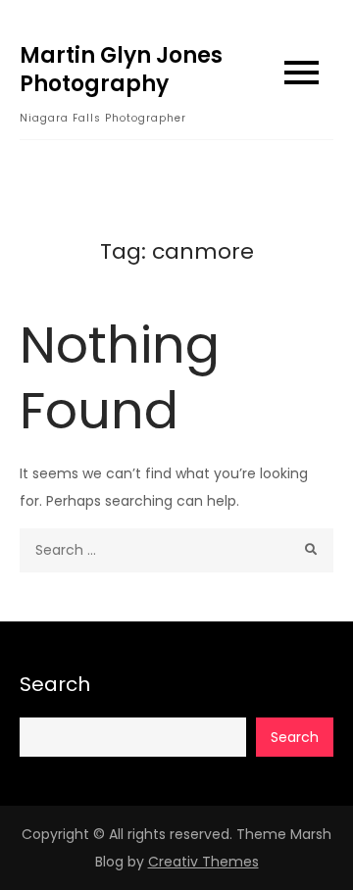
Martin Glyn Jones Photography (121, 69)
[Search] (311, 550)
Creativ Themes (203, 861)
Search (55, 684)
